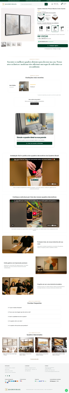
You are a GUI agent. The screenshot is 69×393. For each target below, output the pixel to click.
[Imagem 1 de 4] (3, 44)
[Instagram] (7, 375)
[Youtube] (9, 375)
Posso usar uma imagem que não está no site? (20, 312)
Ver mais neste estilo (34, 359)
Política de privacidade (9, 370)
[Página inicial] (13, 389)
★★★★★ (39, 11)
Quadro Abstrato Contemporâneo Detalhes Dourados (42, 354)
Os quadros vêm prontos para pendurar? (18, 325)
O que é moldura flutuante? (15, 307)
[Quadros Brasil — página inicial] (9, 4)
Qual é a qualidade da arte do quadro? (18, 316)
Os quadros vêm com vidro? (15, 321)
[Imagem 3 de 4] (14, 44)
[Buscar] (46, 4)
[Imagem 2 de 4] (8, 44)
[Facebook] (5, 375)
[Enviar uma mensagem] (66, 390)
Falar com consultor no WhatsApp (35, 143)
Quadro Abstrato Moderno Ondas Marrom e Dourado (59, 354)
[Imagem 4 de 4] (19, 44)
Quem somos (7, 369)
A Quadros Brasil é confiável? (10, 367)
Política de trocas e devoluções (10, 372)
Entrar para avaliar (34, 103)
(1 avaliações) (43, 11)
